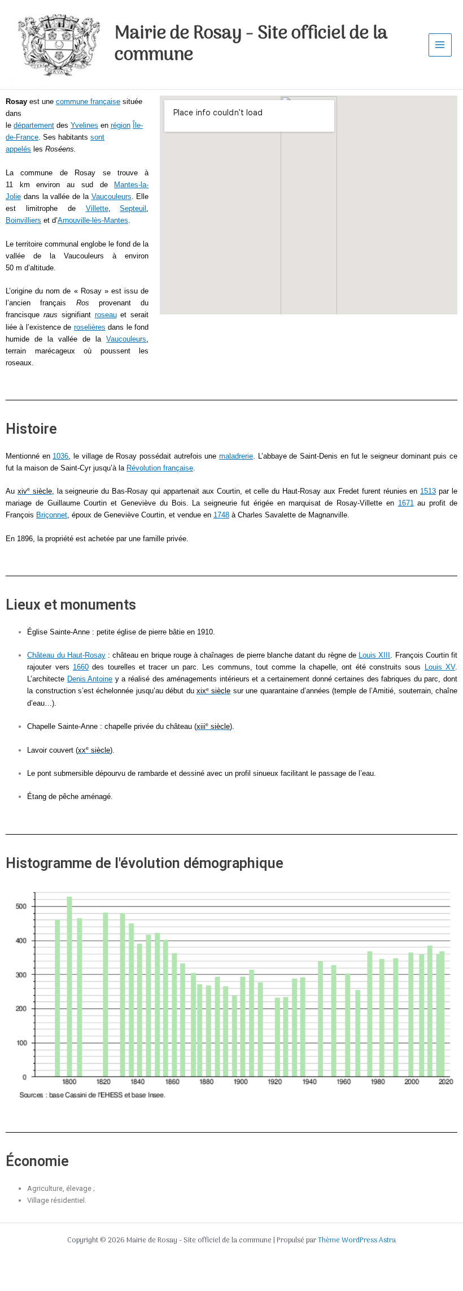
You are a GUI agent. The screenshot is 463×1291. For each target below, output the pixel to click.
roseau (106, 314)
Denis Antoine (90, 679)
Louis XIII (374, 655)
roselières (90, 327)
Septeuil (133, 208)
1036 (60, 456)
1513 (428, 491)
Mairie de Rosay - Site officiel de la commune (251, 44)
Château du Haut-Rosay (66, 655)
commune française (88, 101)
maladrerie (236, 456)
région (120, 125)
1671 (406, 503)
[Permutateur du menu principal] (440, 45)
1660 (81, 667)
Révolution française (159, 468)
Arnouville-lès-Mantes (93, 220)
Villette (97, 208)
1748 (221, 515)
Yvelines (84, 125)
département (34, 125)
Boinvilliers (23, 220)
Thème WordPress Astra (357, 1240)
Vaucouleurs (111, 196)
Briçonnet (51, 515)
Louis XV (440, 667)
